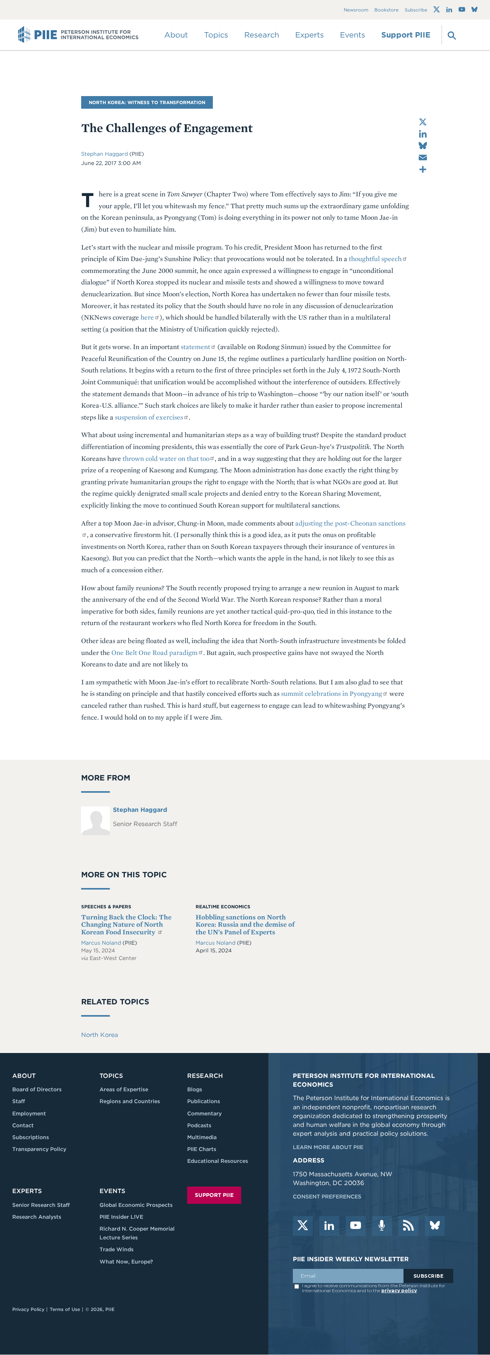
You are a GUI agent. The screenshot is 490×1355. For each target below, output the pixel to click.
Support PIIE (405, 34)
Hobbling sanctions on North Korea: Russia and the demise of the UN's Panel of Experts (245, 924)
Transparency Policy (39, 1149)
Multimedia (202, 1137)
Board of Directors (37, 1089)
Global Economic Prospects (136, 1205)
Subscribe (416, 10)
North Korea (99, 1034)
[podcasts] (382, 1226)
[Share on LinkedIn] (423, 134)
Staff (18, 1101)
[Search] (451, 34)
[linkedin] (329, 1226)
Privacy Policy (28, 1309)
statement (195, 347)
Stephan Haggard (104, 154)
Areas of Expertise (124, 1089)
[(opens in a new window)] (436, 9)
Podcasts (199, 1125)
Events (352, 34)
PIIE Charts (201, 1149)
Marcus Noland (101, 943)
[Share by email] (423, 157)
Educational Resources (217, 1161)
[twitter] (303, 1226)
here (147, 317)
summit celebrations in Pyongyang (331, 693)
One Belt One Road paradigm (154, 652)
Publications (203, 1101)
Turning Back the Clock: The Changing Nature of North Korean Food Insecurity (126, 924)
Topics (111, 1075)
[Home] (78, 34)
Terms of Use (65, 1309)
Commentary (204, 1113)
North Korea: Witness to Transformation (147, 102)
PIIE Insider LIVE (121, 1217)
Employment (29, 1113)
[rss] (408, 1226)
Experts (27, 1191)
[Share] (423, 169)
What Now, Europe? (126, 1262)
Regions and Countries (130, 1101)
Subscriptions (30, 1137)
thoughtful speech (375, 259)
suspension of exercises (149, 417)
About (24, 1075)
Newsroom (356, 10)
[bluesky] (435, 1226)
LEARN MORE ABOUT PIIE (328, 1147)
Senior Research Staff (41, 1205)
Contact (23, 1125)
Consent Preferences (327, 1196)
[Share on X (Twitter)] (423, 122)
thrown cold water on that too (165, 458)
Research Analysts (36, 1217)
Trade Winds (117, 1249)
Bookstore (386, 10)
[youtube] (356, 1226)
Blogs (194, 1089)
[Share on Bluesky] (423, 146)
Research (205, 1075)
